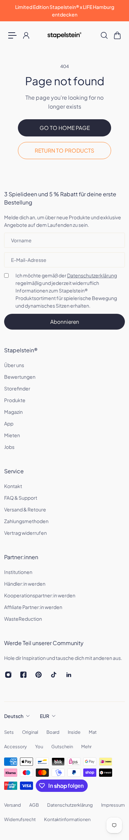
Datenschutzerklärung (92, 275)
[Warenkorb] (116, 35)
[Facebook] (23, 674)
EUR (44, 716)
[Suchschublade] (103, 35)
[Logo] (64, 35)
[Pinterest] (38, 674)
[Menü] (12, 35)
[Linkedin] (68, 674)
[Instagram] (8, 674)
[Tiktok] (53, 674)
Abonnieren (64, 321)
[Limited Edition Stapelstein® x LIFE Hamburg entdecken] (64, 10)
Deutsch (13, 716)
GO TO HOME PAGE (65, 127)
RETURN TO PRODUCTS (64, 150)
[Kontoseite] (25, 35)
